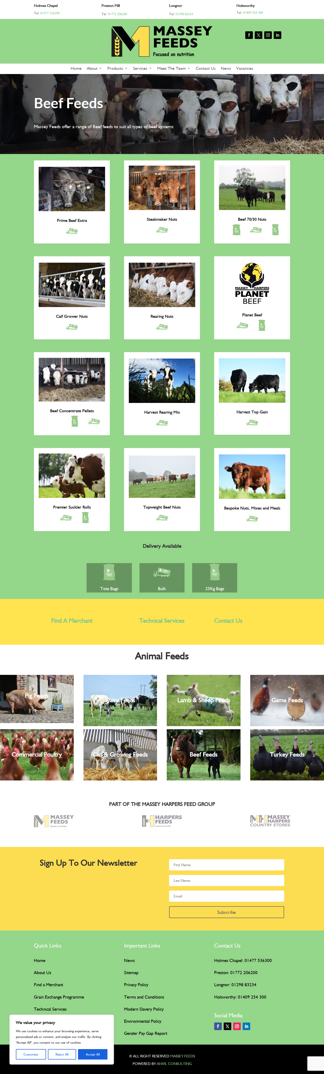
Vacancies (244, 68)
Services (140, 68)
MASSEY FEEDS (182, 1056)
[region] (61, 1040)
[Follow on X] (258, 35)
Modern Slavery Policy (144, 1009)
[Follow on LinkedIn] (277, 35)
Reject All (62, 1054)
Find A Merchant (72, 620)
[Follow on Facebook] (249, 35)
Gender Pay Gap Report (145, 1033)
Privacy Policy (136, 984)
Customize (30, 1054)
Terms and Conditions (144, 996)
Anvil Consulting (174, 1063)
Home (76, 68)
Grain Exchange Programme (59, 996)
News (226, 68)
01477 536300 (50, 13)
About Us (42, 972)
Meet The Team (171, 68)
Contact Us (206, 68)
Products (115, 68)
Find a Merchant (48, 984)
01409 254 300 (253, 12)
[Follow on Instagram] (268, 35)
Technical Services (162, 620)
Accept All (93, 1054)
